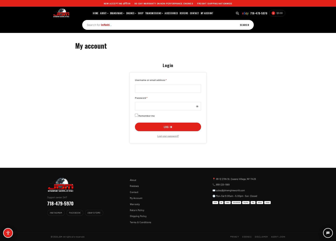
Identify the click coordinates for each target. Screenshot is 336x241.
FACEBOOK (74, 212)
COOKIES (247, 236)
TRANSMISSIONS (154, 13)
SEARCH (244, 25)
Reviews (134, 185)
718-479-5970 (258, 13)
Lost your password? (168, 136)
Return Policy (137, 210)
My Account (136, 198)
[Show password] (197, 106)
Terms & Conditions (140, 222)
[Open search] (237, 13)
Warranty (135, 204)
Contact (134, 192)
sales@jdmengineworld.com (230, 190)
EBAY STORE (94, 212)
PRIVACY (234, 236)
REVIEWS (184, 13)
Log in (168, 127)
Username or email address (151, 79)
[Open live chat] (328, 233)
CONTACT (194, 13)
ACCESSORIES (171, 13)
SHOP (140, 13)
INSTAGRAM (56, 212)
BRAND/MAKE (117, 13)
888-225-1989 (223, 184)
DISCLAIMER (261, 236)
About (133, 179)
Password (141, 97)
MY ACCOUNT (207, 13)
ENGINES (131, 13)
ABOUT (104, 13)
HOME (95, 13)
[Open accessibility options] (8, 233)
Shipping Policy (138, 216)
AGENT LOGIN (278, 236)
